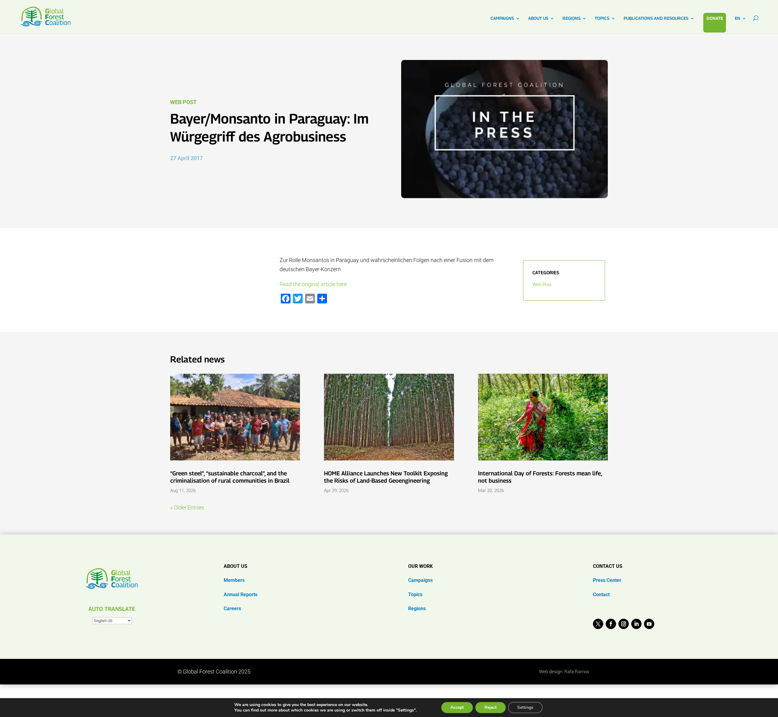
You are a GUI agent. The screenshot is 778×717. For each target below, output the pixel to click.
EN (737, 18)
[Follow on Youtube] (649, 624)
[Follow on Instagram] (623, 624)
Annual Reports (240, 594)
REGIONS (571, 18)
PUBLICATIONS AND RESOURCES (656, 18)
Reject (490, 707)
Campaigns (420, 580)
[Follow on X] (598, 624)
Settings (525, 707)
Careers (232, 608)
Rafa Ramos (576, 671)
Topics (415, 594)
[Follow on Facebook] (611, 624)
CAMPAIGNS (502, 18)
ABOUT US (538, 18)
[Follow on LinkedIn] (636, 624)
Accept (457, 707)
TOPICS (602, 18)
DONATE (715, 18)
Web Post (183, 102)
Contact (601, 594)
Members (234, 580)
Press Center (607, 580)
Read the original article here (313, 284)
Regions (417, 608)
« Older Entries (187, 507)
